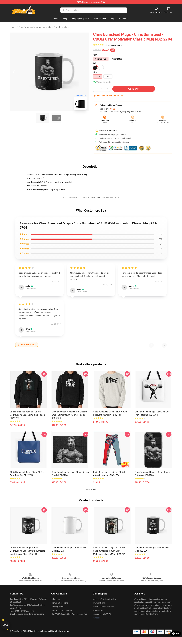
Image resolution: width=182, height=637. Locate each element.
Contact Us (98, 610)
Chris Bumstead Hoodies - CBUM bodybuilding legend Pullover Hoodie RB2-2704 (27, 414)
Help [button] (177, 634)
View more (91, 489)
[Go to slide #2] (56, 118)
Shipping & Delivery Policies (104, 599)
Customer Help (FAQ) (102, 614)
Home (13, 27)
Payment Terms (99, 603)
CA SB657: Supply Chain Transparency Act (69, 614)
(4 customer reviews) (113, 45)
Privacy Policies (58, 607)
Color (95, 63)
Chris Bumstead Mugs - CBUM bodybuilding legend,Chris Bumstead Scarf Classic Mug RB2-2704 (27, 550)
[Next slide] (85, 72)
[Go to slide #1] (42, 118)
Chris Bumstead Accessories (32, 27)
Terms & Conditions (60, 603)
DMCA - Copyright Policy (62, 610)
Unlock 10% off (5, 625)
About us (56, 599)
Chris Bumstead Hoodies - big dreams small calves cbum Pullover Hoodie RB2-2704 (69, 414)
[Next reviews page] (164, 345)
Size (95, 72)
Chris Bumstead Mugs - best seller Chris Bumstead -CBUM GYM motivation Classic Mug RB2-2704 (109, 550)
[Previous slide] (14, 72)
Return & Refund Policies (103, 607)
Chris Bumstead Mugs (58, 27)
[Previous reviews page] (151, 345)
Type (95, 55)
